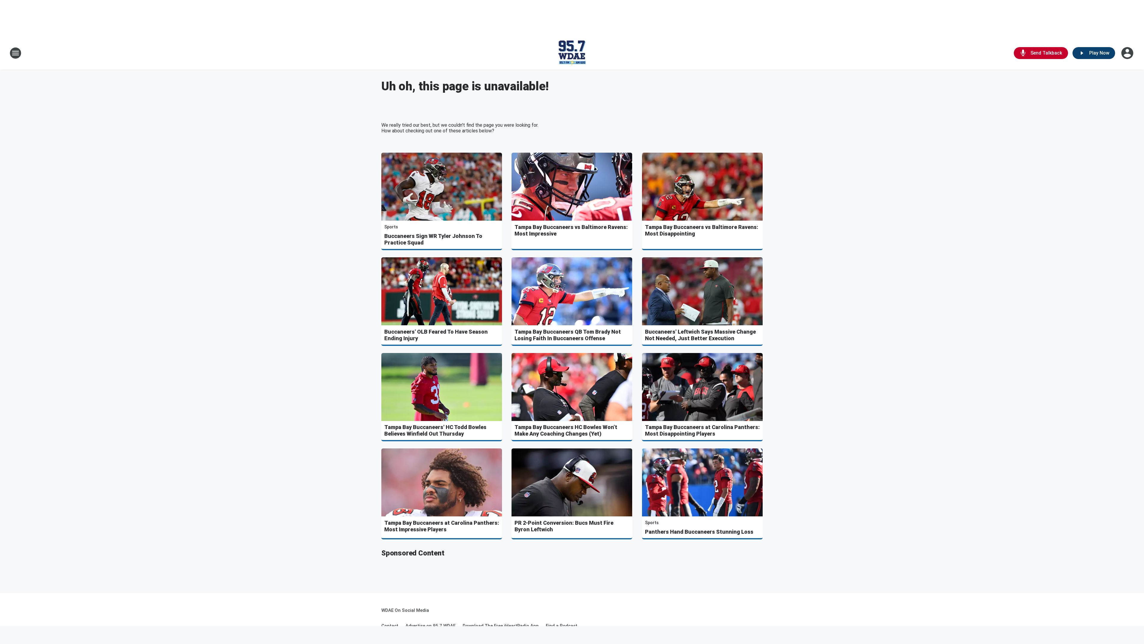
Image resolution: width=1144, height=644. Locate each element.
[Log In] (1127, 53)
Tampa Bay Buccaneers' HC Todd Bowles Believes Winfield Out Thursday (435, 430)
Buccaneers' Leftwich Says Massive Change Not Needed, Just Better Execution (700, 335)
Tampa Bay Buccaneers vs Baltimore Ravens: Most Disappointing (701, 230)
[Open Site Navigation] (15, 53)
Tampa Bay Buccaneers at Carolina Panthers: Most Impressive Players (441, 526)
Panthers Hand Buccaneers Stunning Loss (699, 532)
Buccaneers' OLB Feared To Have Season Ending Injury (436, 335)
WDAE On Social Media (405, 610)
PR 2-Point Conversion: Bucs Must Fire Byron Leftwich (564, 526)
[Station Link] (572, 53)
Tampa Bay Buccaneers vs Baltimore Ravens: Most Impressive (571, 230)
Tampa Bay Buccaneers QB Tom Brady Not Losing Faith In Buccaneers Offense (568, 335)
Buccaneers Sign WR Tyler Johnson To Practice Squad (433, 239)
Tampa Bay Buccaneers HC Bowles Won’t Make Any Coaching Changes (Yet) (566, 430)
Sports (391, 227)
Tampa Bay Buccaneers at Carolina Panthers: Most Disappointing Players (702, 430)
